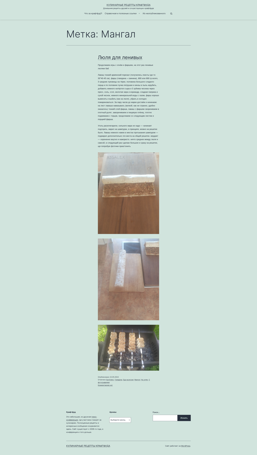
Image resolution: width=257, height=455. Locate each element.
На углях (144, 380)
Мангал (137, 380)
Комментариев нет (105, 385)
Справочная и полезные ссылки (121, 13)
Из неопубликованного (154, 13)
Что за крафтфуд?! (93, 13)
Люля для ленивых (120, 57)
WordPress (185, 446)
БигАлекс (110, 380)
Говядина (118, 380)
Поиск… (156, 412)
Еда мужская (128, 380)
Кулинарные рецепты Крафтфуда (128, 5)
